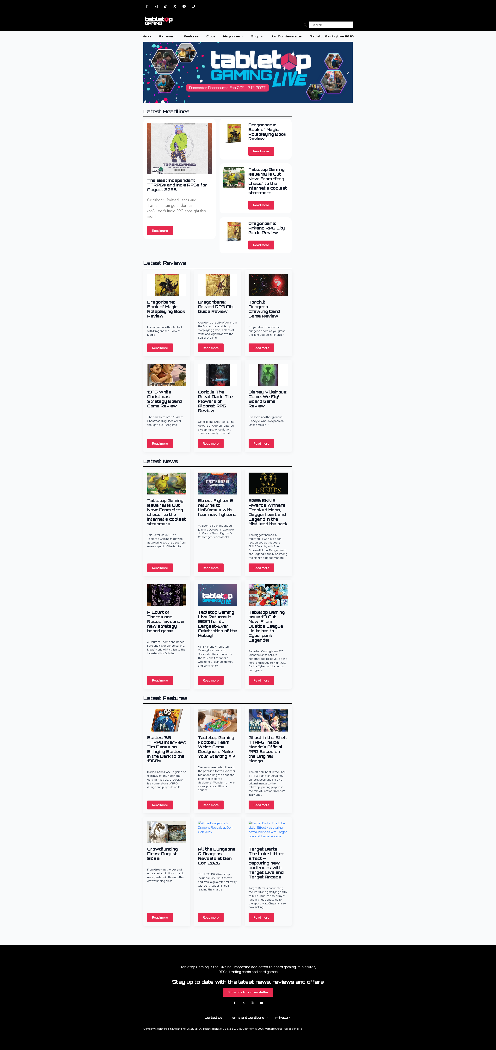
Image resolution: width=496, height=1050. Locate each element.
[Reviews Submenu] (176, 36)
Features (191, 36)
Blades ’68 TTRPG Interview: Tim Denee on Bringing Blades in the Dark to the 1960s (166, 749)
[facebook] (146, 6)
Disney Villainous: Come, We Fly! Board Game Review (268, 399)
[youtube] (184, 6)
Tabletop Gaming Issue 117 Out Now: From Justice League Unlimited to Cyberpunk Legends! (267, 626)
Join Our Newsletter (286, 36)
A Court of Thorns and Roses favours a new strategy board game (165, 621)
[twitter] (174, 6)
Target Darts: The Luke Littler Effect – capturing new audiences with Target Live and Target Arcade (266, 863)
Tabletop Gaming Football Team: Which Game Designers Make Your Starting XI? (216, 747)
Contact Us (213, 1017)
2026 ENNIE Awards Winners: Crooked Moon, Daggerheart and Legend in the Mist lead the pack (268, 512)
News (147, 36)
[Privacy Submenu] (291, 1017)
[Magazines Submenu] (243, 36)
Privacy (281, 1017)
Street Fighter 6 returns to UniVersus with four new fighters (217, 507)
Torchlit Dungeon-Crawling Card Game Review (264, 309)
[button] (348, 72)
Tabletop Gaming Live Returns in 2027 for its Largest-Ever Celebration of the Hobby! (217, 624)
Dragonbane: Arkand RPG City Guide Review (266, 228)
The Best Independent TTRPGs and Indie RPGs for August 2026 (177, 185)
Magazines (231, 36)
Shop (255, 36)
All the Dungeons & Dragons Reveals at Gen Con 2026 (217, 856)
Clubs (210, 36)
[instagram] (156, 6)
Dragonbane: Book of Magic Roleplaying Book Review (267, 132)
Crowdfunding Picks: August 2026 (162, 854)
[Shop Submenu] (263, 36)
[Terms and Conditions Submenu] (267, 1017)
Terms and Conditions (247, 1017)
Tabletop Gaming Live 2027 (332, 36)
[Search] (305, 25)
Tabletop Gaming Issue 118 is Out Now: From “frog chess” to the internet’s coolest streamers (267, 181)
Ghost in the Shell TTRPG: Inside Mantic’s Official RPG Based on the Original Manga (268, 749)
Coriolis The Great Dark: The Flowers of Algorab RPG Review (215, 401)
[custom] (165, 6)
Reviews (166, 36)
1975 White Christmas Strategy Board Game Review (164, 399)
